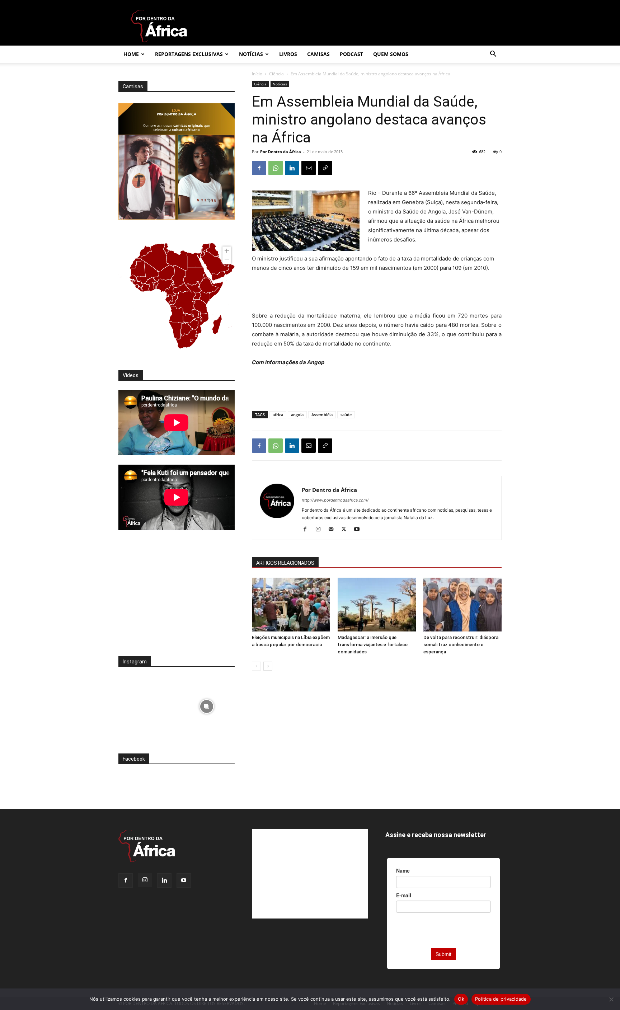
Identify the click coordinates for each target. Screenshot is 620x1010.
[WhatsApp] (275, 168)
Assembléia (322, 414)
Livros (288, 54)
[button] (493, 54)
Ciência (276, 74)
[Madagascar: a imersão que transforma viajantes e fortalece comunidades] (377, 604)
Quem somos (390, 54)
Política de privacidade (501, 999)
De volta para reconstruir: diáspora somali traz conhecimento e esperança (460, 644)
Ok (461, 999)
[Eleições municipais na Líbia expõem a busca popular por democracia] (291, 604)
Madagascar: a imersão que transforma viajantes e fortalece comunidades (373, 644)
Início (257, 74)
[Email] (308, 168)
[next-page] (267, 666)
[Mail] (333, 529)
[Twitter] (346, 529)
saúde (346, 414)
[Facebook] (259, 168)
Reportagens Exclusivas (189, 54)
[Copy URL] (325, 168)
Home (131, 54)
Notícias (251, 54)
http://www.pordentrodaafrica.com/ (335, 500)
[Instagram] (321, 529)
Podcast (351, 54)
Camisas (318, 54)
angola (297, 414)
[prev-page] (256, 666)
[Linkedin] (292, 168)
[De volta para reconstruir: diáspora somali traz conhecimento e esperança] (462, 604)
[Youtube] (359, 529)
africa (278, 414)
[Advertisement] (377, 293)
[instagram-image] (146, 704)
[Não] (611, 999)
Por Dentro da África (280, 151)
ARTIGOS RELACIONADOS (285, 563)
